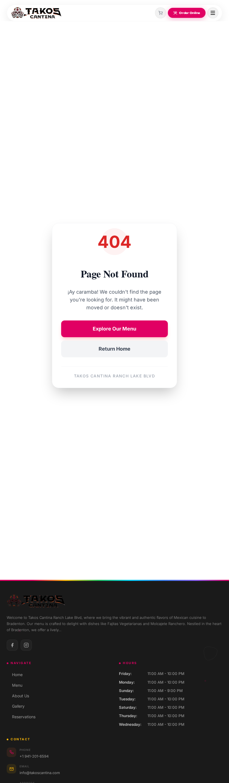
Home (15, 674)
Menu (14, 685)
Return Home (114, 349)
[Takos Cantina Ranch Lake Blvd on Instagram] (26, 645)
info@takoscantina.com (40, 772)
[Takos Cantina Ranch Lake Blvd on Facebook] (12, 645)
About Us (18, 695)
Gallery (16, 706)
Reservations (21, 716)
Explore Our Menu (114, 329)
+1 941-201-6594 (34, 756)
